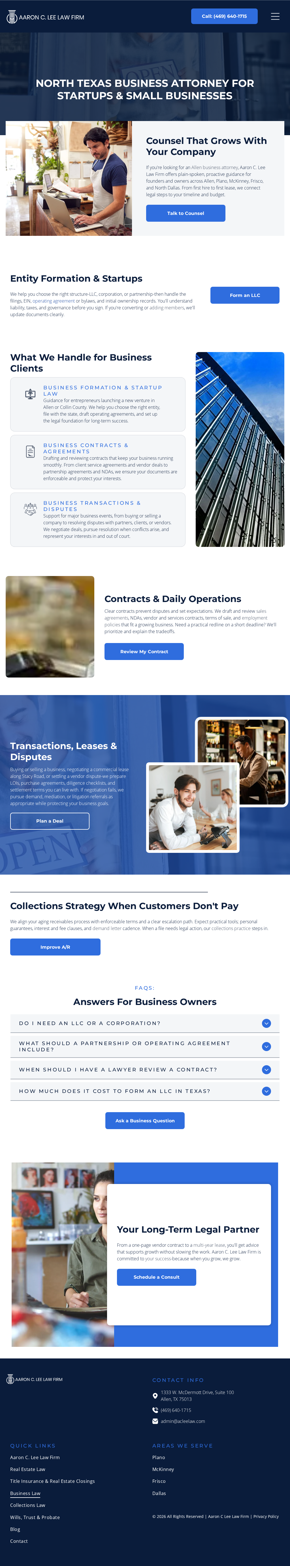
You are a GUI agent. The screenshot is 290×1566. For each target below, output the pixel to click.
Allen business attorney (214, 167)
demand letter (107, 928)
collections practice (231, 928)
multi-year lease (209, 1245)
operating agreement (54, 301)
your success (158, 1259)
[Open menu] (275, 16)
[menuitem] (74, 1457)
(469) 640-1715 (176, 1410)
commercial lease (111, 769)
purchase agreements (43, 783)
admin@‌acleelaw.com (183, 1421)
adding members (167, 308)
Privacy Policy (266, 1516)
